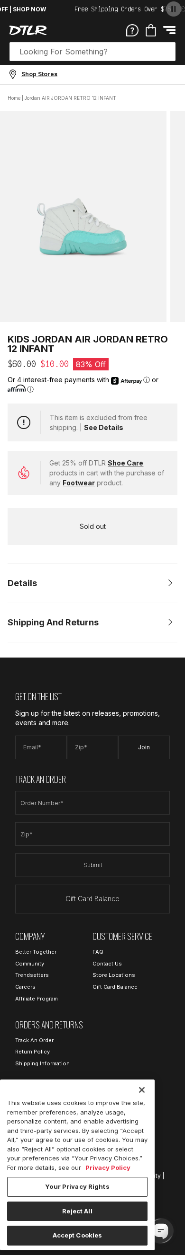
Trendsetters (32, 975)
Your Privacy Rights (77, 1186)
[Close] (141, 1089)
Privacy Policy (107, 1167)
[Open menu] (169, 30)
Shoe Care (125, 463)
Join (144, 747)
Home (14, 98)
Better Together (35, 951)
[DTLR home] (27, 30)
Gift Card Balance (92, 899)
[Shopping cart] (151, 30)
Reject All (77, 1211)
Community (29, 963)
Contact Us (107, 963)
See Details (103, 427)
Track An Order (34, 1040)
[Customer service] (132, 30)
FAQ (97, 951)
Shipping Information (42, 1063)
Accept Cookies (77, 1235)
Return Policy (32, 1051)
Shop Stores (39, 74)
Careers (25, 986)
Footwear (79, 483)
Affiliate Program (36, 998)
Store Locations (113, 975)
